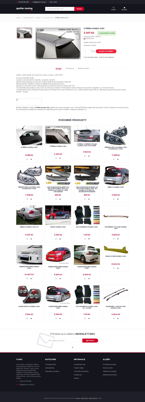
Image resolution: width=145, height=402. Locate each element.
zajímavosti (84, 398)
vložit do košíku (106, 51)
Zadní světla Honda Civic (29, 306)
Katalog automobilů (110, 375)
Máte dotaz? (84, 68)
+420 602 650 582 (23, 2)
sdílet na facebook (107, 57)
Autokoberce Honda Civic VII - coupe (87, 307)
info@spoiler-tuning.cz (39, 2)
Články (76, 378)
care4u (78, 398)
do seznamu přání (91, 57)
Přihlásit (91, 340)
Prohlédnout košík (109, 364)
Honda (38, 17)
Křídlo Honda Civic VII (29, 227)
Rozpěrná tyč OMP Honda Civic (116, 227)
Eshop (18, 17)
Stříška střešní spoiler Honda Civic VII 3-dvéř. (87, 144)
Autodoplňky (49, 368)
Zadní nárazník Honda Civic (86, 267)
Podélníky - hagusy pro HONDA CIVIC (116, 307)
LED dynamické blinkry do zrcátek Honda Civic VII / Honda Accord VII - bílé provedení (58, 189)
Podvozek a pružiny (52, 371)
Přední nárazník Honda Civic (29, 267)
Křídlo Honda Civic (116, 187)
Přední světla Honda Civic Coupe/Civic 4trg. (116, 148)
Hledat (79, 9)
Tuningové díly (28, 17)
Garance (70, 68)
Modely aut (78, 375)
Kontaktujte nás (79, 364)
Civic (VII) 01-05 (47, 17)
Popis (59, 68)
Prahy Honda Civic (58, 227)
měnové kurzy (93, 398)
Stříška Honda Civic (29, 147)
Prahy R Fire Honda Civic (116, 256)
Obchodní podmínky (81, 371)
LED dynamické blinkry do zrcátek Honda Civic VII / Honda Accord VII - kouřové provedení (87, 189)
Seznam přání (108, 368)
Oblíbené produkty (109, 371)
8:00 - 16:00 (53, 2)
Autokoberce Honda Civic (87, 227)
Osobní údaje (78, 368)
